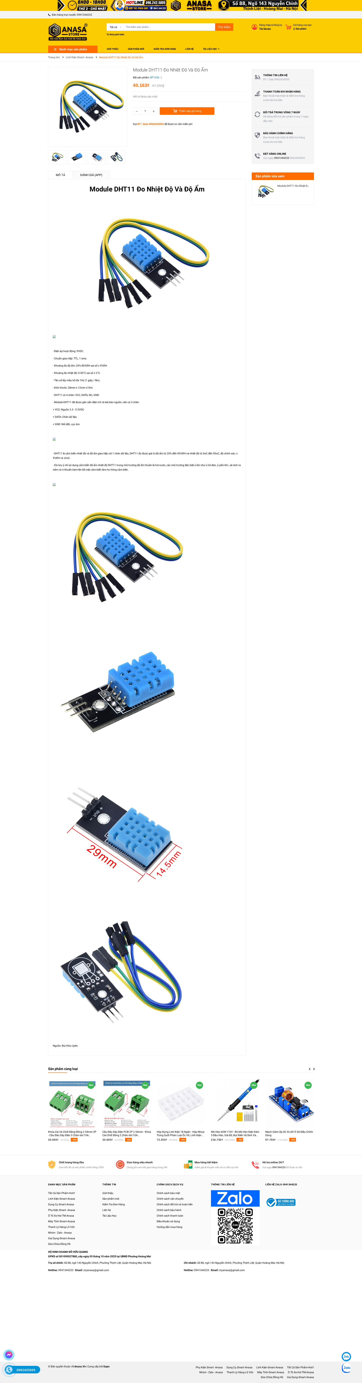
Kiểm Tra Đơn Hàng (113, 1204)
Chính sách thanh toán (170, 1215)
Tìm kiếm (224, 27)
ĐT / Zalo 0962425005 (150, 124)
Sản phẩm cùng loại (63, 1069)
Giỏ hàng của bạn (302, 25)
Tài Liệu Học (109, 1215)
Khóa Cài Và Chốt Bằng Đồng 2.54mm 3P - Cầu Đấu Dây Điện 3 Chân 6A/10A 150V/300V (72, 1135)
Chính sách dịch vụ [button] (170, 1184)
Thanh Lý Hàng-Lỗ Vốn (61, 1226)
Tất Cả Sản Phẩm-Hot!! (61, 1193)
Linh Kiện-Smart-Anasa (61, 1198)
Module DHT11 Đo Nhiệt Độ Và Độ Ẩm (299, 185)
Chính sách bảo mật (168, 1193)
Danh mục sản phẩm (73, 49)
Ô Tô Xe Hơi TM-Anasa (61, 1215)
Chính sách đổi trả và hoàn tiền (175, 1204)
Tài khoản (265, 28)
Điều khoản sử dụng (168, 1221)
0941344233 (84, 14)
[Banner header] (181, 5)
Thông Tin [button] (109, 1184)
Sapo (106, 1366)
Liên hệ (106, 1210)
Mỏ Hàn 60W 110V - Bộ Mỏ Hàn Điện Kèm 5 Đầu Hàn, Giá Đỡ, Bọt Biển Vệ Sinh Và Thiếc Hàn (235, 1135)
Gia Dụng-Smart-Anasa (61, 1238)
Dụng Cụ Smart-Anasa (61, 1204)
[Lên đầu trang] (346, 1345)
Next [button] (314, 1069)
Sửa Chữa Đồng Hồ (59, 1243)
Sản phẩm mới (110, 1198)
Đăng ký (277, 25)
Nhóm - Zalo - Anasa (60, 1232)
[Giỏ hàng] (288, 27)
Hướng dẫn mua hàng (169, 1226)
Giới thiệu (107, 1193)
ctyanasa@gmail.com (96, 1270)
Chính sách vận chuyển (170, 1198)
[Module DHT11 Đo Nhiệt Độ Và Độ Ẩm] (265, 191)
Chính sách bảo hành (169, 1210)
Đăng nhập (265, 25)
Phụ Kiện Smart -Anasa (61, 1210)
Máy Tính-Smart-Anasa (61, 1221)
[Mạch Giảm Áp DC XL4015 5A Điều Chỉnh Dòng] (289, 1104)
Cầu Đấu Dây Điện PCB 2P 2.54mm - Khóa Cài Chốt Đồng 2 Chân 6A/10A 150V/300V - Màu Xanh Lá (126, 1135)
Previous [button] (309, 1069)
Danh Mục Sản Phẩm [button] (61, 1184)
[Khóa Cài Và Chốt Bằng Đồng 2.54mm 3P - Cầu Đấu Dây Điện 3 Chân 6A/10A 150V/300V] (72, 1104)
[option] (58, 158)
